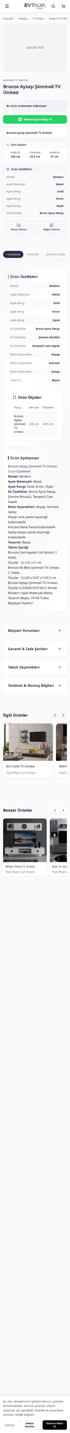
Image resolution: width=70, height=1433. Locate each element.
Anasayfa (8, 18)
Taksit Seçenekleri (23, 667)
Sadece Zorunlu (29, 1425)
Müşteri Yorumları (24, 630)
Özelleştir (10, 1425)
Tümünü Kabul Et (54, 1425)
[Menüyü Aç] (7, 6)
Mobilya (23, 18)
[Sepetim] (63, 6)
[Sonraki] (63, 715)
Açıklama (14, 254)
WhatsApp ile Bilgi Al (35, 119)
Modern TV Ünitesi (59, 18)
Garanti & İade (55, 254)
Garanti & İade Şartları (27, 648)
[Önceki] (54, 715)
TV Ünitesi (38, 18)
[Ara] (53, 6)
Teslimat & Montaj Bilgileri (31, 685)
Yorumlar (33, 254)
